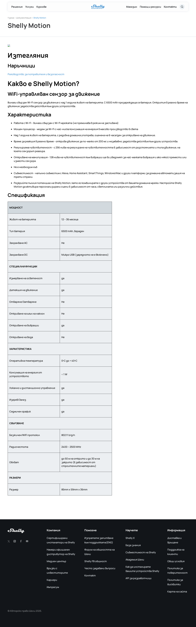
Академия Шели (135, 559)
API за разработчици (138, 578)
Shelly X (130, 538)
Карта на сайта (177, 591)
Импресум (53, 587)
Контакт (90, 575)
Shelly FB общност (95, 561)
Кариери (52, 580)
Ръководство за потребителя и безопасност (36, 74)
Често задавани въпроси (99, 568)
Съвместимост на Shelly (141, 552)
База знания (133, 545)
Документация (23, 17)
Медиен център (56, 561)
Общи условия (176, 561)
